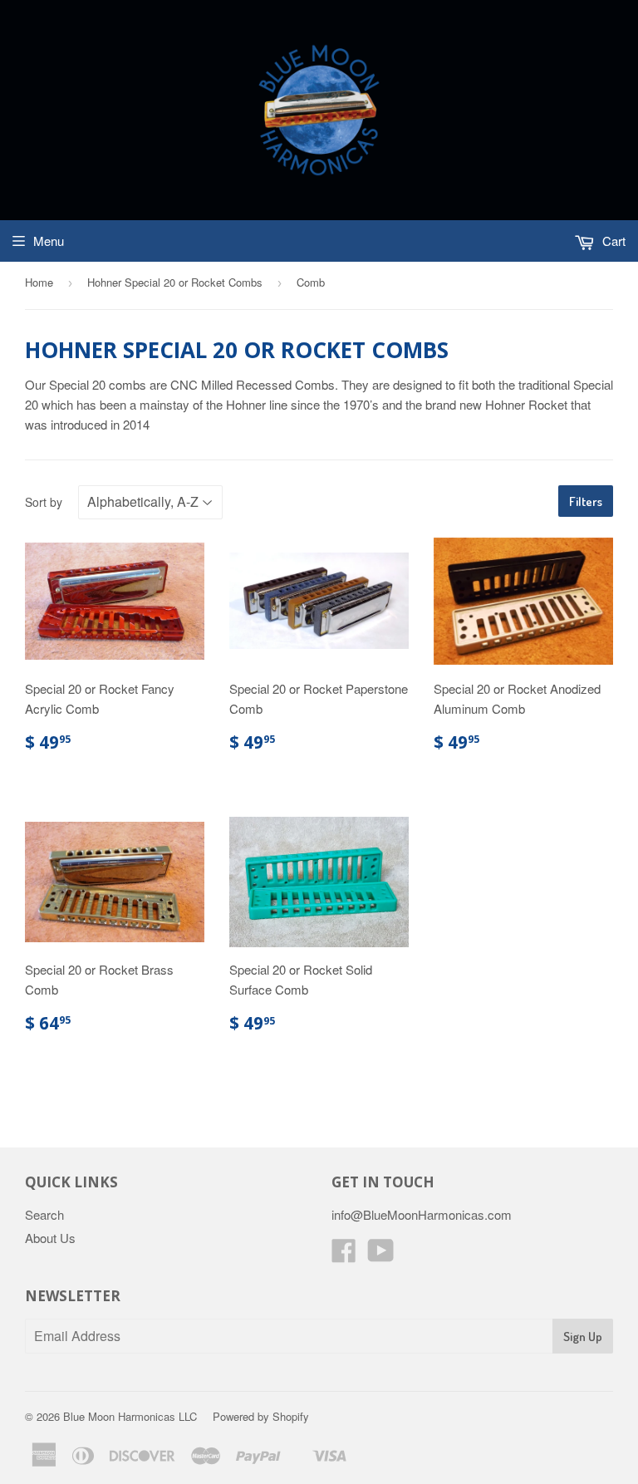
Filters (585, 501)
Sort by (43, 502)
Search (44, 1214)
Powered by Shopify (261, 1416)
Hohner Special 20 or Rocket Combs (175, 282)
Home (39, 282)
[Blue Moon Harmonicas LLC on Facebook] (343, 1255)
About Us (50, 1237)
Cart (612, 240)
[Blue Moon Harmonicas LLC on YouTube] (381, 1255)
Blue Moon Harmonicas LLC (130, 1416)
